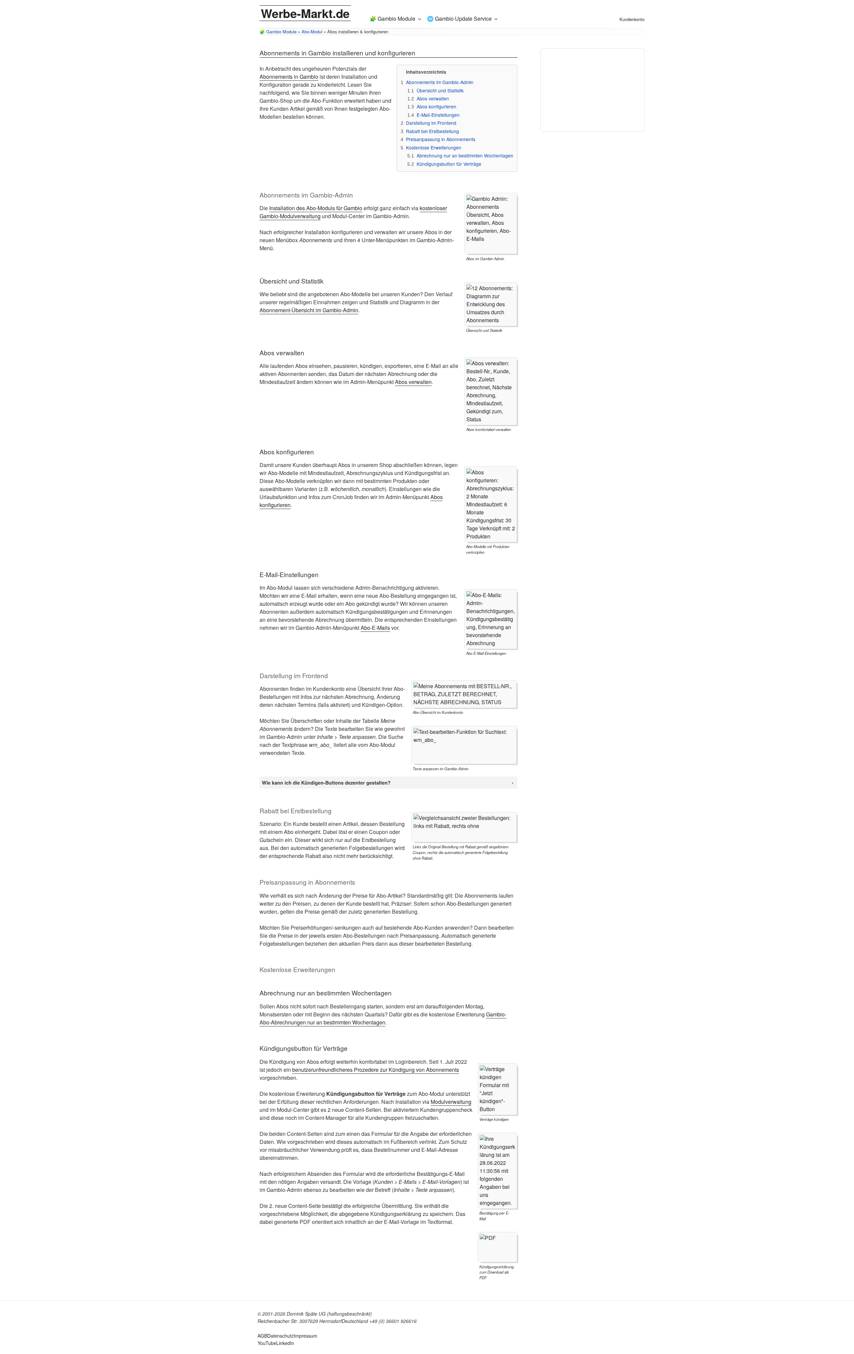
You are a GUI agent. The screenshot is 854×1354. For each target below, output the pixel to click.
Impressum (305, 1335)
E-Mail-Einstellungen (438, 114)
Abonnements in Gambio (289, 76)
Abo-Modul (312, 31)
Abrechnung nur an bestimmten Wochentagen (465, 155)
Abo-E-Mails (375, 627)
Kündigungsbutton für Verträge (449, 163)
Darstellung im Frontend (431, 122)
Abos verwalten (433, 98)
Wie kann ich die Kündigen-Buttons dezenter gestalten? (326, 782)
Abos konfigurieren (436, 106)
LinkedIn (285, 1343)
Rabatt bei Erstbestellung (432, 131)
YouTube (267, 1343)
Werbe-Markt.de (305, 13)
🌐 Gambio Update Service (459, 18)
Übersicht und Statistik (440, 90)
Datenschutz (280, 1335)
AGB (262, 1335)
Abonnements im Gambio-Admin (439, 82)
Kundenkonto (632, 19)
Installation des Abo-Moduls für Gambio (315, 208)
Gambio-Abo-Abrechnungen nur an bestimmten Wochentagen (383, 1018)
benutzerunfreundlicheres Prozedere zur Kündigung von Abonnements (375, 1069)
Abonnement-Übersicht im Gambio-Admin (309, 310)
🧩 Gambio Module (392, 18)
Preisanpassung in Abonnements (440, 139)
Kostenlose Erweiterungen (433, 147)
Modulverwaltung (451, 1101)
